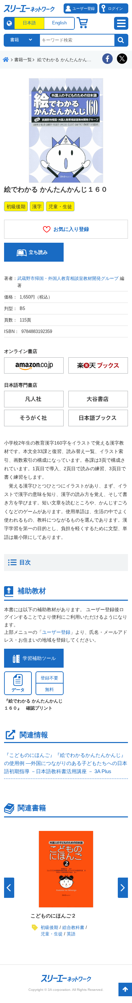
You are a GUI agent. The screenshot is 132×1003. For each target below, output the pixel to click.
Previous (9, 888)
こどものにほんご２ (53, 915)
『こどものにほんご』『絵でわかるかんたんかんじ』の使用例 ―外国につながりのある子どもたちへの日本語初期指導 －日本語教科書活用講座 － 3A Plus (65, 763)
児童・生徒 (60, 206)
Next (123, 888)
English (59, 22)
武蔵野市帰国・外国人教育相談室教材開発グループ (67, 278)
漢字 (37, 206)
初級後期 (15, 206)
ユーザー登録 (56, 632)
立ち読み (38, 252)
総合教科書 (73, 927)
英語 (71, 933)
